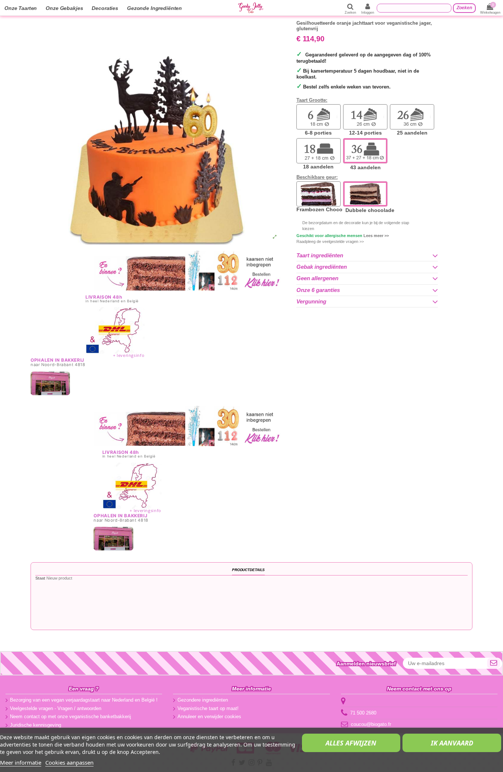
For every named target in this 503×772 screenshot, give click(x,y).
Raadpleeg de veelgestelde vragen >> (330, 241)
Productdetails (248, 570)
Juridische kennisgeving (35, 725)
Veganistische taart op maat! (208, 708)
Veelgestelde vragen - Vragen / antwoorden (55, 708)
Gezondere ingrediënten (202, 700)
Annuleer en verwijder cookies (209, 716)
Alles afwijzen (351, 742)
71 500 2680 (363, 713)
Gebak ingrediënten (321, 267)
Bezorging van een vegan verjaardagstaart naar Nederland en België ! (84, 700)
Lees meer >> (376, 235)
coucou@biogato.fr (371, 724)
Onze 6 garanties (318, 290)
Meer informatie (20, 762)
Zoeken (464, 7)
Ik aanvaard (452, 742)
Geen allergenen (317, 278)
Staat (40, 578)
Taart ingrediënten (319, 255)
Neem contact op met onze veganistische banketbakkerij (70, 716)
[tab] (367, 255)
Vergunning (311, 302)
